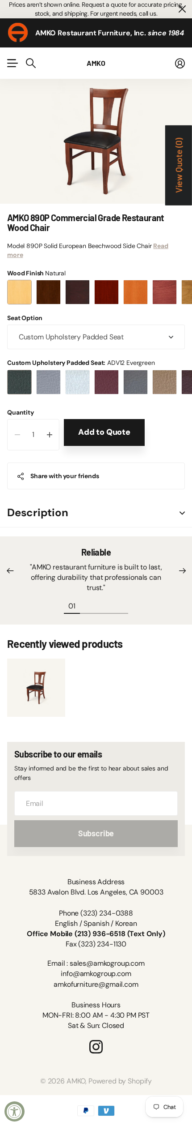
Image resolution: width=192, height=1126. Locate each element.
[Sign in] (180, 63)
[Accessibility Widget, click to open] (14, 1111)
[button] (10, 570)
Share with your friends (64, 476)
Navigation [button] (12, 63)
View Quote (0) (178, 165)
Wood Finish (36, 273)
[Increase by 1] (49, 434)
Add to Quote (104, 432)
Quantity (20, 412)
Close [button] (182, 9)
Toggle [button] (182, 512)
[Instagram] (96, 1046)
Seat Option (24, 318)
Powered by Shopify (120, 1081)
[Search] (31, 63)
